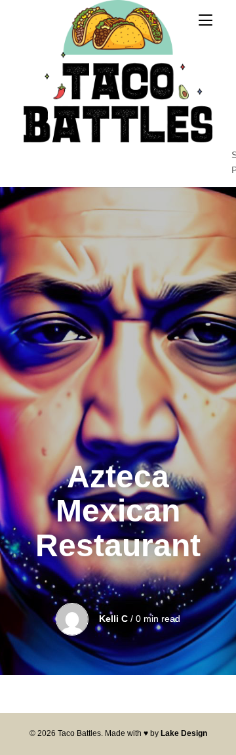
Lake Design (184, 733)
